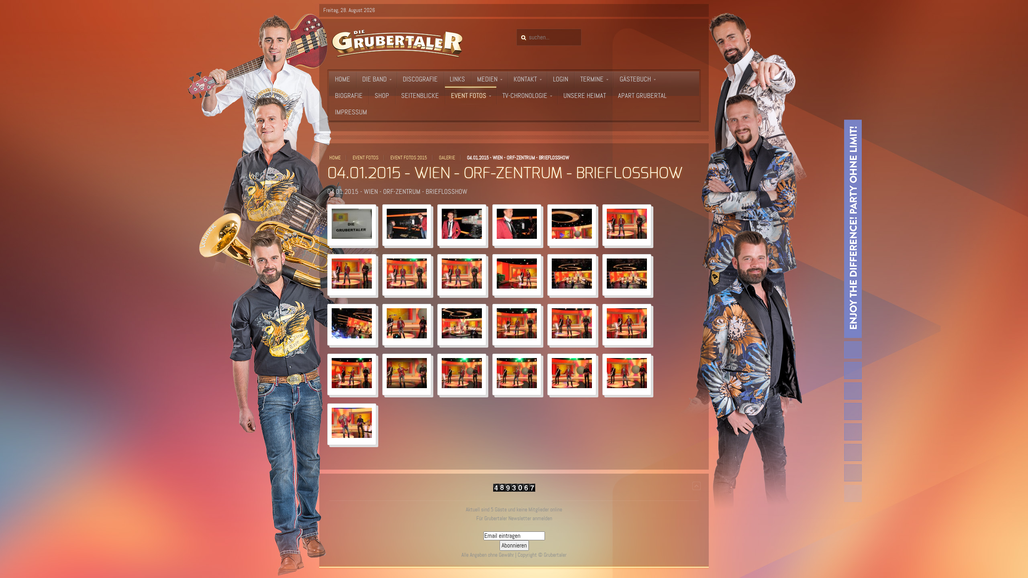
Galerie (447, 158)
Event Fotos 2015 (408, 158)
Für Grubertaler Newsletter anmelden (514, 518)
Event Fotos (365, 158)
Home (335, 158)
